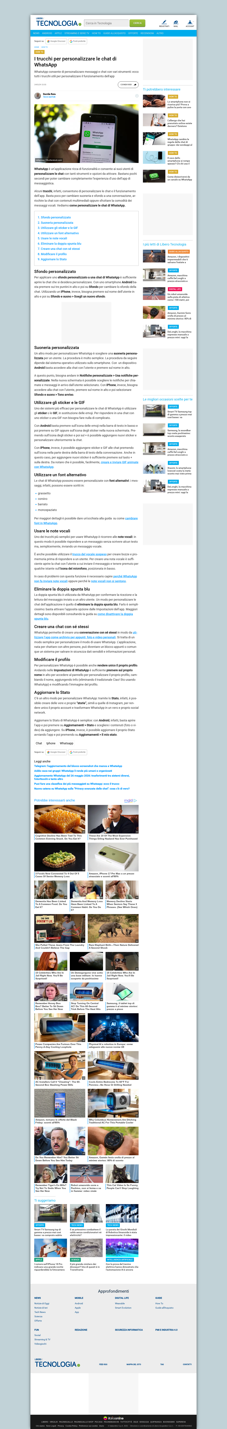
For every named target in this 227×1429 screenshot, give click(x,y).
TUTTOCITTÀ (126, 1422)
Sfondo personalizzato (56, 217)
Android (79, 1303)
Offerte (38, 1320)
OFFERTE (133, 33)
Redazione (81, 1330)
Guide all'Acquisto (164, 1307)
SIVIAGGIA (144, 1422)
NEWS (36, 33)
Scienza (38, 1316)
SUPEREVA (181, 1422)
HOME (36, 47)
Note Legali (51, 1426)
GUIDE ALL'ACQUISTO (114, 33)
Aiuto (101, 1426)
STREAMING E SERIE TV (76, 33)
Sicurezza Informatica (129, 1330)
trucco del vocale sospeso (89, 554)
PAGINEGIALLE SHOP (83, 1422)
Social (37, 1335)
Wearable (120, 1303)
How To (159, 1303)
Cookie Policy (71, 1426)
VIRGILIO (54, 1422)
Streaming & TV (42, 1339)
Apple (78, 1307)
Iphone (51, 743)
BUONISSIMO (169, 1422)
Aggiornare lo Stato (54, 259)
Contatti (187, 1364)
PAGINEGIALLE (66, 1422)
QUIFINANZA (156, 1422)
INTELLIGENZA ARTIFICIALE (120, 1260)
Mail (176, 26)
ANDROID (47, 33)
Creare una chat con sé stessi (60, 248)
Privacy (61, 1426)
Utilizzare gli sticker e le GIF (59, 228)
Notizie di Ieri (41, 1307)
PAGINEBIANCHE (111, 1422)
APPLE (58, 33)
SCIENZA (75, 1260)
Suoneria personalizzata (57, 222)
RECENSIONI (147, 33)
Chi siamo (40, 1426)
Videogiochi (40, 1343)
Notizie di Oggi (41, 1303)
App (77, 1312)
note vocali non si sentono (108, 581)
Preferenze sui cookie (88, 1426)
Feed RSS (103, 1364)
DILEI (135, 1422)
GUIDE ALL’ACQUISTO (178, 251)
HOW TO (96, 33)
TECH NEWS (77, 1225)
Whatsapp (66, 743)
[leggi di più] (137, 96)
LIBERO (44, 1422)
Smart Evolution (123, 1307)
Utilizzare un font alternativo (60, 233)
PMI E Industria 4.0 (166, 1330)
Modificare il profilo (54, 254)
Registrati (164, 26)
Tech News (40, 1312)
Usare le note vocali (54, 238)
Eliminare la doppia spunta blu (61, 243)
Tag (162, 1364)
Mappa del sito (134, 1364)
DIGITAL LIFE (175, 289)
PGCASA (99, 1422)
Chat (39, 743)
